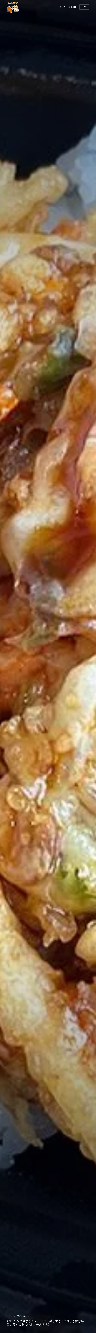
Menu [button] (84, 7)
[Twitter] (61, 7)
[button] (72, 7)
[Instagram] (64, 7)
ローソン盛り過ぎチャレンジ (18, 1316)
